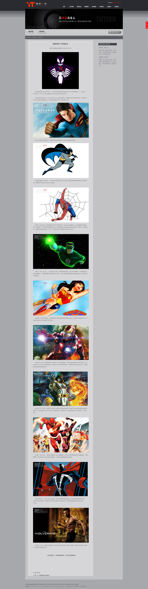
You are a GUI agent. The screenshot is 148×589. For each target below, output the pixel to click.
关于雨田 (72, 6)
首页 (64, 6)
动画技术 (41, 37)
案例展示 (87, 6)
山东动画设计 (34, 37)
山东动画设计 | (61, 586)
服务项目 (94, 6)
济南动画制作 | (83, 586)
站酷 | (57, 586)
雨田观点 (102, 6)
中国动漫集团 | (76, 586)
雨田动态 (79, 6)
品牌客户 (109, 6)
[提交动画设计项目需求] (114, 33)
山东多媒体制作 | (69, 586)
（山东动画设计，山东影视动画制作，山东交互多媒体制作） (61, 555)
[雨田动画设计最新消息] (32, 33)
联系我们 (117, 6)
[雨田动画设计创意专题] (43, 33)
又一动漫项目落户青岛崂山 (43, 575)
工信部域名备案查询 (45, 586)
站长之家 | (53, 586)
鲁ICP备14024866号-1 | (35, 586)
